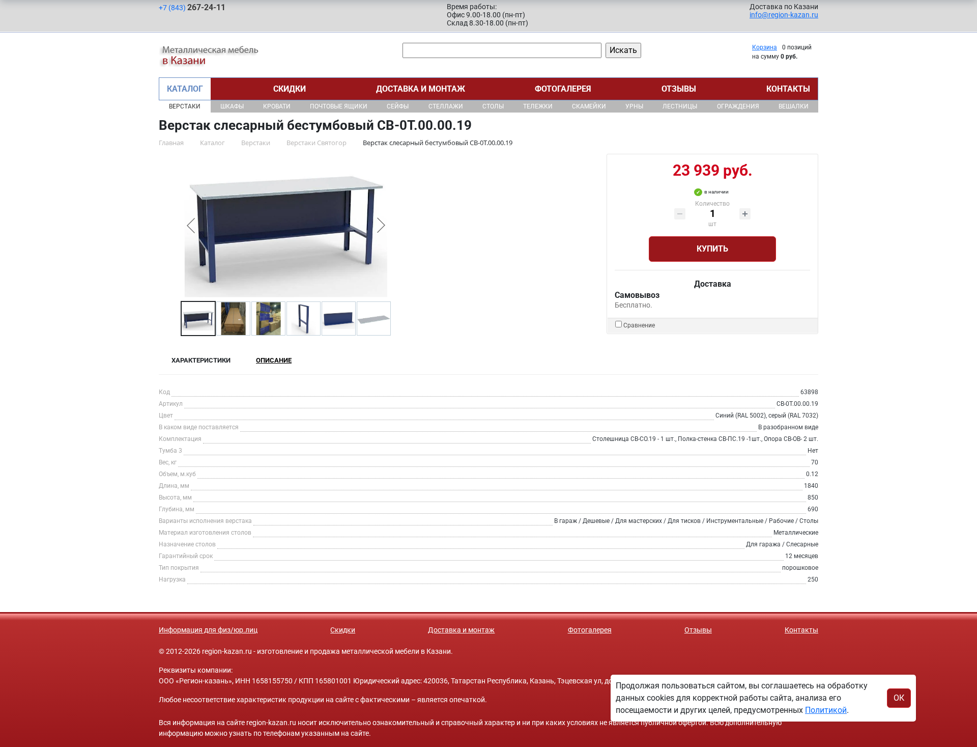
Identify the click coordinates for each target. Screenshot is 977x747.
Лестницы (680, 106)
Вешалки (794, 106)
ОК (899, 698)
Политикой (826, 710)
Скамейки (589, 106)
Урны (634, 106)
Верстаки (184, 106)
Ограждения (738, 106)
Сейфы (398, 106)
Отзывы (679, 89)
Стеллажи (445, 106)
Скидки (289, 89)
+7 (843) (192, 7)
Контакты (788, 89)
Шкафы (232, 106)
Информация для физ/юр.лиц (208, 630)
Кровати (277, 106)
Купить (712, 249)
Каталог (185, 89)
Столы (493, 106)
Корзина (764, 47)
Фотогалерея (563, 89)
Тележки (538, 106)
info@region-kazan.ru (784, 15)
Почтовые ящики (338, 106)
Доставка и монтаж (420, 89)
